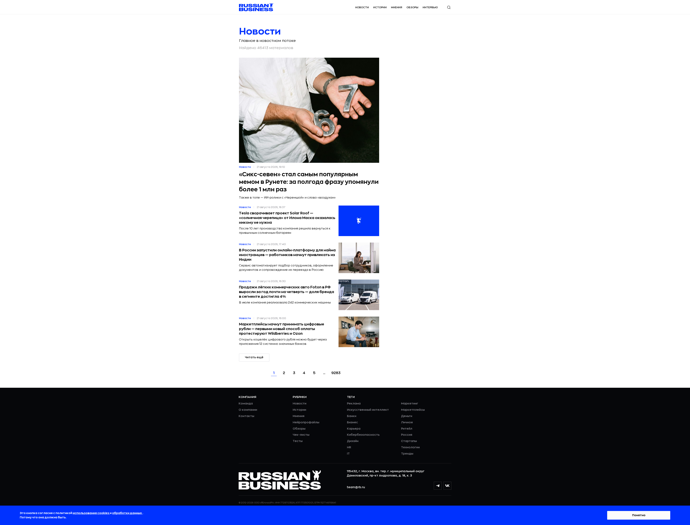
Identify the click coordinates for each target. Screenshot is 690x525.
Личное (407, 422)
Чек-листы (301, 434)
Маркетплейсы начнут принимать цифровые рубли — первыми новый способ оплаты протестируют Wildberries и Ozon (281, 328)
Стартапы (409, 441)
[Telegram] (438, 486)
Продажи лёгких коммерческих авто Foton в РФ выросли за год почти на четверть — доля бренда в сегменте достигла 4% (286, 291)
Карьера (353, 428)
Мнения (396, 7)
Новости (362, 7)
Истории (380, 7)
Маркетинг (409, 403)
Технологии (410, 447)
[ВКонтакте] (447, 486)
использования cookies (91, 513)
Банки (351, 416)
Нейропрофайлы (306, 422)
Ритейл (406, 428)
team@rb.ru (356, 487)
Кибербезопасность (363, 434)
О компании (248, 409)
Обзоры (412, 7)
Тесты (298, 441)
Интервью (430, 7)
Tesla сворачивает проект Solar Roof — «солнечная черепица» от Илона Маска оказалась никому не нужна (287, 217)
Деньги (406, 416)
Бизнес (352, 422)
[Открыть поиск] (449, 7)
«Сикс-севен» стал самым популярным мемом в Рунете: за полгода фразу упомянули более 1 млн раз (309, 182)
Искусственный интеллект (368, 409)
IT (348, 453)
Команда (246, 403)
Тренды (407, 453)
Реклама (354, 403)
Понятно (638, 515)
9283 (336, 373)
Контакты (246, 416)
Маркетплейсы (413, 409)
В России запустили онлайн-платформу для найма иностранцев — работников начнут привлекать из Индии (287, 254)
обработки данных (127, 513)
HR (349, 447)
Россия (406, 434)
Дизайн (352, 441)
